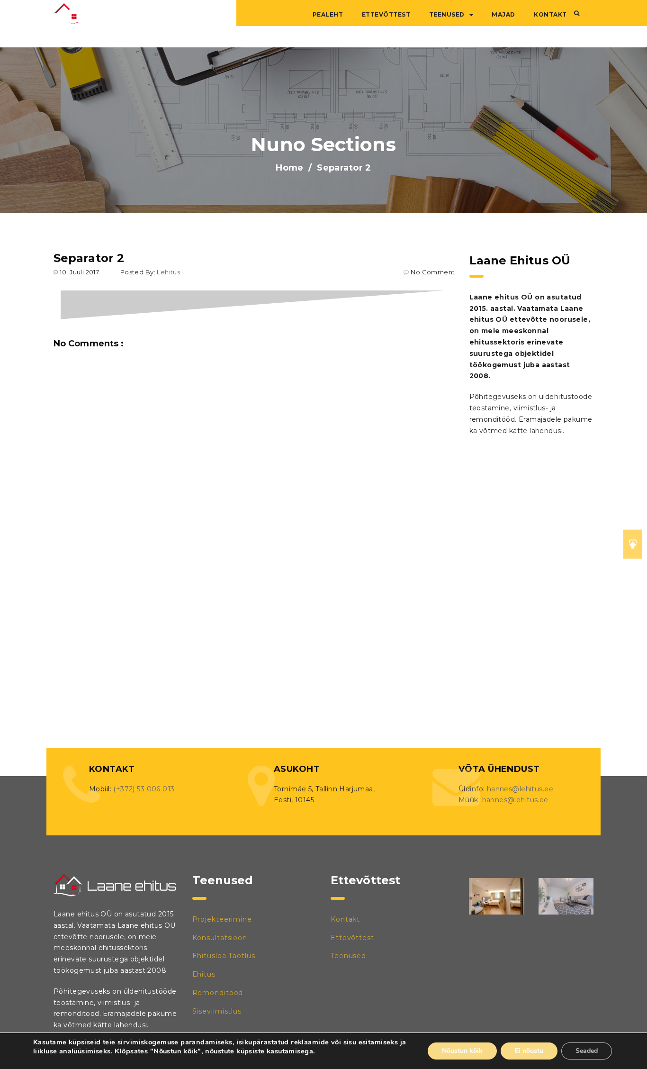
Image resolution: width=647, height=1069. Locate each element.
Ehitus (204, 974)
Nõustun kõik (462, 1050)
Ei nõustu (529, 1050)
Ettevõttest (386, 14)
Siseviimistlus (217, 1011)
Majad (503, 14)
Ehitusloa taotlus (223, 955)
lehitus (168, 272)
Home (290, 168)
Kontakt (550, 14)
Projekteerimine (222, 919)
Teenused (447, 14)
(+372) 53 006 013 (143, 789)
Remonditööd (217, 992)
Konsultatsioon (220, 937)
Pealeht (328, 14)
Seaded (586, 1050)
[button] (576, 13)
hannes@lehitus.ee (520, 789)
